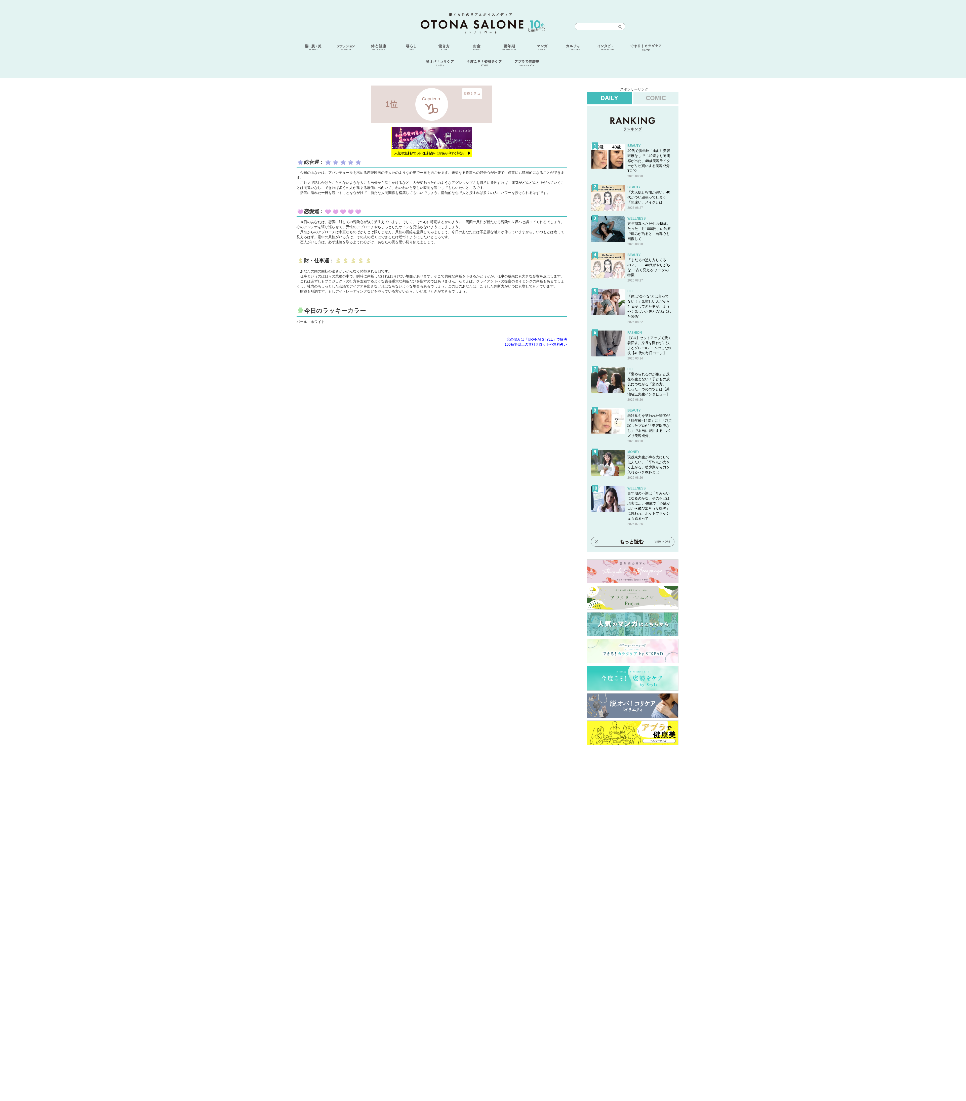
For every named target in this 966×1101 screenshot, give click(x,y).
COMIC (656, 98)
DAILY (609, 98)
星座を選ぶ (472, 93)
